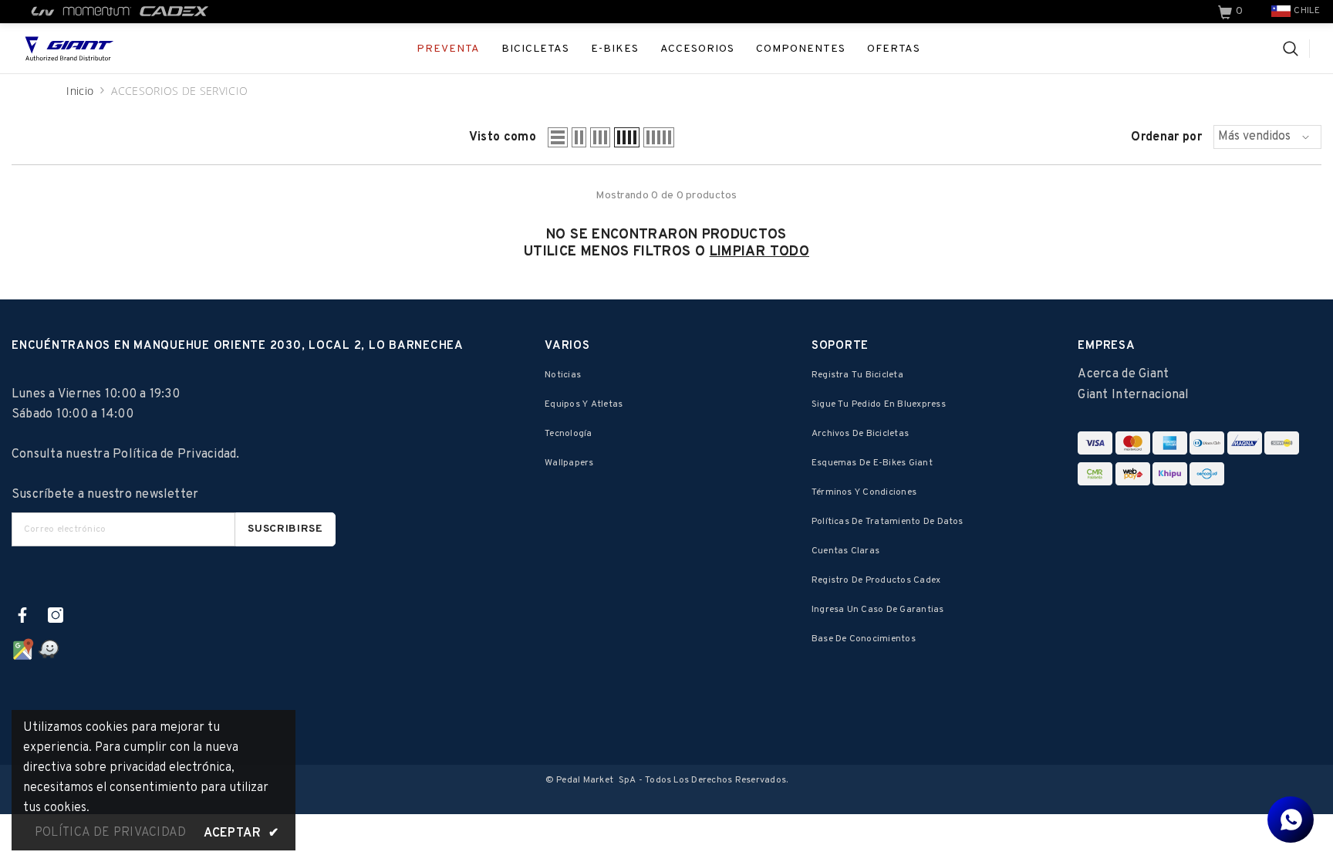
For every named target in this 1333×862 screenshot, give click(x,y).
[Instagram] (55, 615)
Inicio (79, 90)
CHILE (1307, 11)
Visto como (502, 137)
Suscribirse (285, 529)
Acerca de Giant (1123, 374)
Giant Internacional (1133, 395)
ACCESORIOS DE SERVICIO (179, 90)
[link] (1232, 11)
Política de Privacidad (174, 454)
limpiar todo (759, 252)
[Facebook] (22, 615)
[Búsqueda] (1296, 48)
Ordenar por (1166, 137)
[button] (558, 137)
